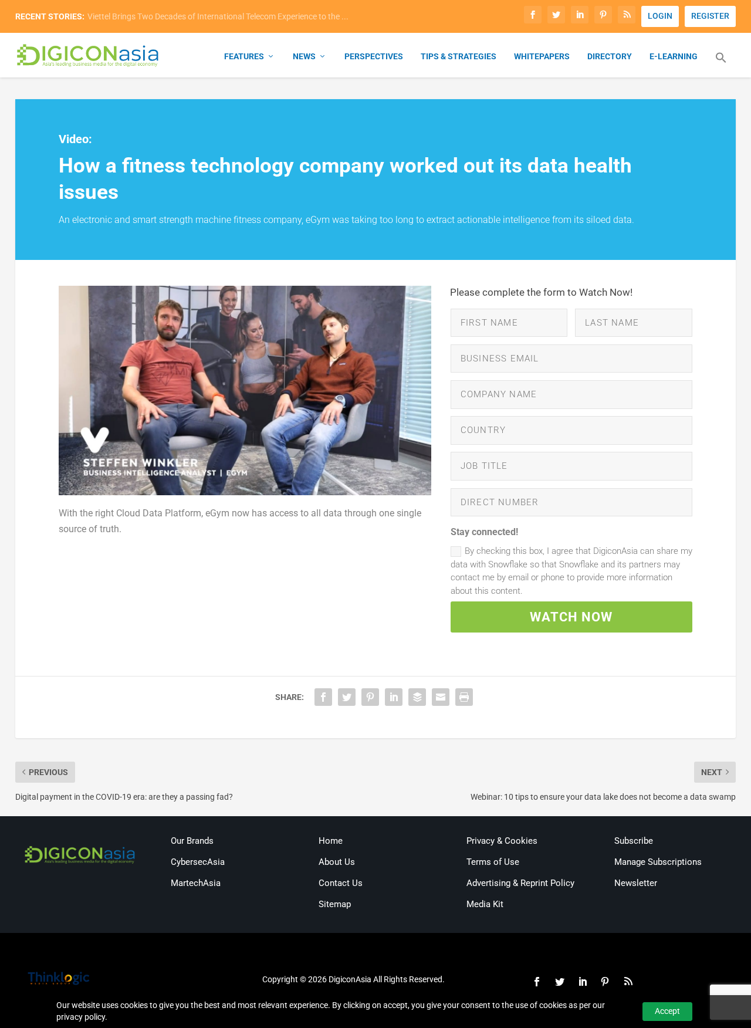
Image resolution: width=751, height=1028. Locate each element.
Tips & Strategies (458, 56)
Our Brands (192, 841)
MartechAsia (196, 883)
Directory (609, 56)
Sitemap (335, 904)
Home (331, 841)
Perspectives (373, 56)
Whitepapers (542, 56)
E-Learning (673, 56)
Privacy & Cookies (501, 841)
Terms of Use (492, 862)
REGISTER (710, 16)
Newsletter (635, 883)
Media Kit (484, 904)
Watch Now (571, 617)
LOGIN (660, 16)
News (304, 56)
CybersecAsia (198, 862)
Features (244, 56)
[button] (721, 64)
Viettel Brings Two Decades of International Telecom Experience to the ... (218, 16)
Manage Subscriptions (658, 862)
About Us (337, 862)
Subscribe (633, 841)
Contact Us (341, 883)
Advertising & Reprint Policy (520, 883)
